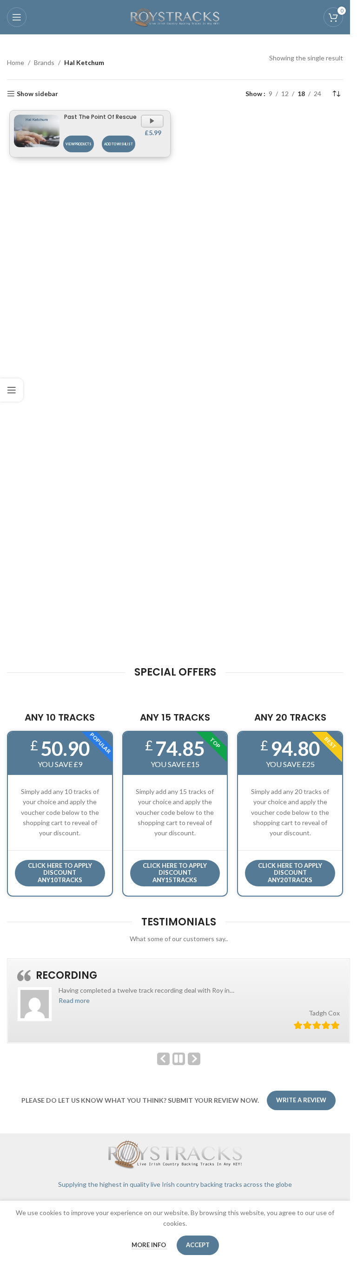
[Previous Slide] (163, 1059)
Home (15, 62)
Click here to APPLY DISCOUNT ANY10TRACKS (60, 873)
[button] (74, 1000)
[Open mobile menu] (16, 17)
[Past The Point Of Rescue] (37, 131)
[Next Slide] (194, 1059)
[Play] (153, 125)
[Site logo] (175, 16)
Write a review (301, 1100)
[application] (152, 121)
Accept (198, 1245)
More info (149, 1245)
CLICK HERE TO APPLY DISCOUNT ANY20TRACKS (290, 873)
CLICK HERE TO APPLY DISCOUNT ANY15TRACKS (175, 873)
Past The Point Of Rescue (100, 117)
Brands (44, 62)
